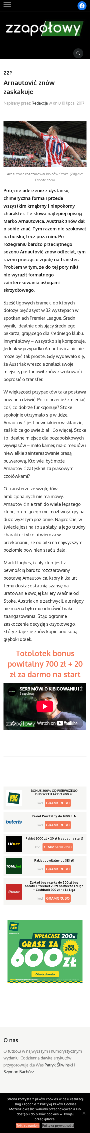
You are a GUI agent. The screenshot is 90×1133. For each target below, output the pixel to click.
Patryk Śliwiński (59, 1064)
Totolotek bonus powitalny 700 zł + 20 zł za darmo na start (45, 663)
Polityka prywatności (58, 1125)
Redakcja (40, 103)
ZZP (8, 73)
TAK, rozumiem (28, 1125)
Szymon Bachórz (19, 1071)
